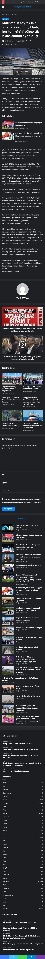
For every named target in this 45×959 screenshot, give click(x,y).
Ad (3, 474)
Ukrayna (6, 888)
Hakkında (6, 817)
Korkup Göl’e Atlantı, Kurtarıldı (28, 696)
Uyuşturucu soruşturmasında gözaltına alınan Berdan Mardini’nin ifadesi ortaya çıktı (28, 718)
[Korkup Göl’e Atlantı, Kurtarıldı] (8, 699)
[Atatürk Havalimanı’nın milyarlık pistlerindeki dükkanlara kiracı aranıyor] (8, 670)
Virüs (4, 902)
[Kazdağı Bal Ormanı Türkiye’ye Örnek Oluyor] (12, 415)
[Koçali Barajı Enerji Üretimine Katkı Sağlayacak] (12, 379)
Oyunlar (5, 851)
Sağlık (5, 868)
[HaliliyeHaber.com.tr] (22, 6)
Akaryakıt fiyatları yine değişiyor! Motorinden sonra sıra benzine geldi (28, 136)
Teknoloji (6, 881)
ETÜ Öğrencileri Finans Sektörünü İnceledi (32, 387)
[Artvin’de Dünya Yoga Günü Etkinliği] (8, 650)
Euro (4, 807)
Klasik (5, 844)
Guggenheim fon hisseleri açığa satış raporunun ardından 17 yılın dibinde (32, 401)
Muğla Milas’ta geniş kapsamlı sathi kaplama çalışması (28, 609)
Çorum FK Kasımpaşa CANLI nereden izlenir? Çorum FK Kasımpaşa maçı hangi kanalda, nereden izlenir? (29, 578)
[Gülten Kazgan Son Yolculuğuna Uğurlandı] (8, 601)
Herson (5, 827)
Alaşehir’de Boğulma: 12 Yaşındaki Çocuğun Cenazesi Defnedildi (27, 708)
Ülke (4, 892)
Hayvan (5, 824)
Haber (5, 813)
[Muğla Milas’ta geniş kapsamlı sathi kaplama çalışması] (8, 611)
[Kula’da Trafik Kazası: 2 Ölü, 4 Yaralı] (8, 689)
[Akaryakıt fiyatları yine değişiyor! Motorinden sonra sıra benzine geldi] (8, 136)
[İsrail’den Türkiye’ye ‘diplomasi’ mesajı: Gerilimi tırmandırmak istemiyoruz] (8, 558)
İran (4, 834)
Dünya (5, 800)
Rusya (5, 864)
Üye (4, 898)
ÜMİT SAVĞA (9, 41)
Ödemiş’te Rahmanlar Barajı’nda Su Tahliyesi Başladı (11, 400)
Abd (4, 783)
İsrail (4, 841)
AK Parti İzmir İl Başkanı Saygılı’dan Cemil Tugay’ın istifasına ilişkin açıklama (26, 659)
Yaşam (5, 909)
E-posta (5, 483)
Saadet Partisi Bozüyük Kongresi (29, 565)
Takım (5, 878)
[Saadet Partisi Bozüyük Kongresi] (8, 568)
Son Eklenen (22, 518)
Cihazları (6, 796)
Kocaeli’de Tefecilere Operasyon (29, 628)
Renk (4, 858)
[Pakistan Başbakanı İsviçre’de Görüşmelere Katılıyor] (8, 548)
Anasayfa (7, 14)
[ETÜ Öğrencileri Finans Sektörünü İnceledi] (33, 379)
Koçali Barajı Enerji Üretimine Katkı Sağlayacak (9, 388)
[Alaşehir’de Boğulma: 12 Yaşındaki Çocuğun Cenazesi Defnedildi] (8, 709)
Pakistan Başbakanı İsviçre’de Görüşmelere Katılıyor (23, 2)
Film (4, 810)
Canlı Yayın (7, 793)
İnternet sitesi (6, 491)
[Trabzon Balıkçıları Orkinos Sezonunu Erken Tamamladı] (33, 415)
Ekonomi (14, 14)
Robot (5, 861)
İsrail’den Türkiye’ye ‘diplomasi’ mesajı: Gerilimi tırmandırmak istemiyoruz (28, 557)
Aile (4, 786)
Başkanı (5, 790)
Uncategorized (8, 895)
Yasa (4, 905)
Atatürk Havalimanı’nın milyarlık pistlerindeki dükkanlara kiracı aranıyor (29, 669)
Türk (4, 885)
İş (3, 837)
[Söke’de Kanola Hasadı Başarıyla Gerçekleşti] (8, 125)
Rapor (5, 854)
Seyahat (6, 875)
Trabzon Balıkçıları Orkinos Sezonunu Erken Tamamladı (32, 425)
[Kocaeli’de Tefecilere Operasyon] (8, 631)
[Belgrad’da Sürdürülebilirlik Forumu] (8, 528)
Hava (5, 820)
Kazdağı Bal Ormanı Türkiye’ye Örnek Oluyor (11, 424)
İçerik (5, 830)
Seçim (5, 871)
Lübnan (5, 847)
